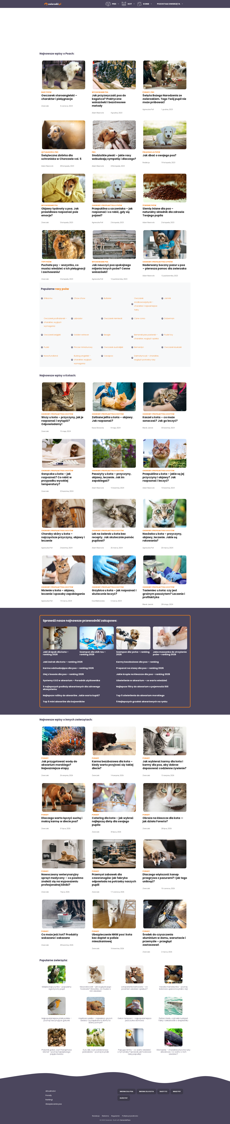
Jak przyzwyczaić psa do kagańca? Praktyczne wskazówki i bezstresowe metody (109, 101)
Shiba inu (48, 298)
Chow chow (79, 298)
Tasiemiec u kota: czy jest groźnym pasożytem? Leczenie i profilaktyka (164, 594)
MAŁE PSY (177, 1091)
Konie (146, 4)
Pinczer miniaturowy (83, 347)
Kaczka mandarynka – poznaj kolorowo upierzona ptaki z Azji (173, 987)
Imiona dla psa (126, 1091)
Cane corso (139, 318)
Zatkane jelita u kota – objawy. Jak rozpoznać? (112, 419)
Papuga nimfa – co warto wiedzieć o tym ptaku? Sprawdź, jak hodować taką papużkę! (134, 1051)
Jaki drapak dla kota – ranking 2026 (56, 653)
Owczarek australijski (113, 347)
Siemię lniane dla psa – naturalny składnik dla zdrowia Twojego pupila (163, 212)
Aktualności (51, 1091)
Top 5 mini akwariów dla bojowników (64, 701)
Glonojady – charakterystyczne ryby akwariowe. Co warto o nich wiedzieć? (173, 1051)
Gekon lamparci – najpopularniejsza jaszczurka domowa (134, 1019)
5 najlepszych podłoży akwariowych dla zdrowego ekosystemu (71, 687)
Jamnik (167, 298)
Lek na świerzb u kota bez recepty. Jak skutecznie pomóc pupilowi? (113, 537)
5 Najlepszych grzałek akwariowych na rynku (141, 701)
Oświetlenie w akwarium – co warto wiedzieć (141, 680)
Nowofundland (51, 355)
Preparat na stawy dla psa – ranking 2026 (140, 668)
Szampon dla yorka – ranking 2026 (133, 653)
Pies (114, 4)
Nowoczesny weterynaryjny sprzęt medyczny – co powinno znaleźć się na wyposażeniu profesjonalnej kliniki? (62, 880)
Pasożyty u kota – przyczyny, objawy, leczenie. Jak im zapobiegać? (111, 477)
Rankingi (49, 1099)
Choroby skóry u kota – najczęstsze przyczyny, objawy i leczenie (63, 537)
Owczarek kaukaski (173, 347)
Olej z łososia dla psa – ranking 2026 (63, 674)
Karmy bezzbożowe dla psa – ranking (137, 662)
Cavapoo (108, 355)
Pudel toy (168, 334)
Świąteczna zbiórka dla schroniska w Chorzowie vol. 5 (61, 157)
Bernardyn (139, 347)
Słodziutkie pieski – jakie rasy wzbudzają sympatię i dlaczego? (114, 157)
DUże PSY (124, 1098)
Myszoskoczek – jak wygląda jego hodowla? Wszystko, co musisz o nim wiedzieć (95, 988)
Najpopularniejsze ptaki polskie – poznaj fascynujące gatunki (57, 1019)
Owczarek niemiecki (113, 318)
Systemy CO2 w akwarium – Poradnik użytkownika (71, 680)
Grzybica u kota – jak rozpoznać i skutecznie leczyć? (114, 592)
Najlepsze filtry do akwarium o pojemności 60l (142, 686)
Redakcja (96, 1116)
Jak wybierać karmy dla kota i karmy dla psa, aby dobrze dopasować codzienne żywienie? (164, 765)
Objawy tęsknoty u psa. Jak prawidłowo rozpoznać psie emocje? (60, 212)
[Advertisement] (115, 28)
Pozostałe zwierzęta (168, 4)
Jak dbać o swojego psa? (159, 155)
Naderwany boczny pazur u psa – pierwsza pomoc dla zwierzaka (164, 266)
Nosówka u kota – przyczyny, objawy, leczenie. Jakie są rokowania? (162, 537)
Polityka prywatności (130, 1116)
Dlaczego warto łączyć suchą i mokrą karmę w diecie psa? (61, 819)
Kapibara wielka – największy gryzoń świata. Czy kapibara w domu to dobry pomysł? (95, 1020)
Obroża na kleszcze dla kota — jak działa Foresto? (163, 819)
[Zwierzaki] (52, 4)
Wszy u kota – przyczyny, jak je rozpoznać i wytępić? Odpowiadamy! (62, 420)
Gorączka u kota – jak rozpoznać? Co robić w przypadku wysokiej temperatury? (56, 479)
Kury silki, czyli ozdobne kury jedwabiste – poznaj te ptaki (95, 1050)
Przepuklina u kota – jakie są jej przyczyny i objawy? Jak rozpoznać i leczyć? (163, 477)
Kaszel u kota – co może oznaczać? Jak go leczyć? (160, 419)
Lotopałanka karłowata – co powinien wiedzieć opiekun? (134, 987)
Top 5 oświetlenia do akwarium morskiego (140, 695)
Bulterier (107, 298)
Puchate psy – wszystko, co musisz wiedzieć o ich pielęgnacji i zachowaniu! (63, 268)
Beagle (107, 334)
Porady (49, 1095)
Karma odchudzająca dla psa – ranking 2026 (68, 668)
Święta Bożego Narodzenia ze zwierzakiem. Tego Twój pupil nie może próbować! (164, 99)
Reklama (105, 1116)
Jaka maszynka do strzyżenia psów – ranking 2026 (170, 653)
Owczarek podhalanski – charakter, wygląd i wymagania (55, 322)
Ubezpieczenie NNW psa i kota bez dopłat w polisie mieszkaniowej (112, 938)
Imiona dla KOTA (146, 1091)
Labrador (78, 318)
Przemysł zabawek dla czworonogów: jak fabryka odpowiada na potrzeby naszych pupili (114, 880)
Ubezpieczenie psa (54, 1104)
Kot (130, 4)
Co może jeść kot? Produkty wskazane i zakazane (59, 936)
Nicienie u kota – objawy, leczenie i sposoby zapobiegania (63, 592)
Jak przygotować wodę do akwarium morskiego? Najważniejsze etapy (59, 765)
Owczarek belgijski (52, 334)
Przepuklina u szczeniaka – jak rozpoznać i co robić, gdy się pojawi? (112, 212)
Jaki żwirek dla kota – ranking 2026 (63, 662)
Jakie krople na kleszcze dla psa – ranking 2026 (143, 674)
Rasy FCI (163, 1091)
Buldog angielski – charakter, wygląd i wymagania (83, 359)
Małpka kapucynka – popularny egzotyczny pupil (56, 987)
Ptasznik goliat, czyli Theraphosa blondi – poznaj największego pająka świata (57, 1051)
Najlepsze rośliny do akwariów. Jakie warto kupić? (71, 695)
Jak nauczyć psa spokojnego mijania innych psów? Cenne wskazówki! (111, 268)
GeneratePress (125, 1120)
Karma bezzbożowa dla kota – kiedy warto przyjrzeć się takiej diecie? (112, 765)
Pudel (46, 347)
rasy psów (62, 289)
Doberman (169, 318)
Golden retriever (81, 334)
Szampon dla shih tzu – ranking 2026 (93, 653)
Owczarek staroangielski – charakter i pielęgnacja (59, 97)
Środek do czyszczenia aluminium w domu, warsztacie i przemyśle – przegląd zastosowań (164, 940)
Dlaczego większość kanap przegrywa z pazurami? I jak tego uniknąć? (165, 878)
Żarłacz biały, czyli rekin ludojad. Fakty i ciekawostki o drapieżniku (173, 1019)
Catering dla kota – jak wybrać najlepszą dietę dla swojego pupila (112, 821)
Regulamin (115, 1116)
